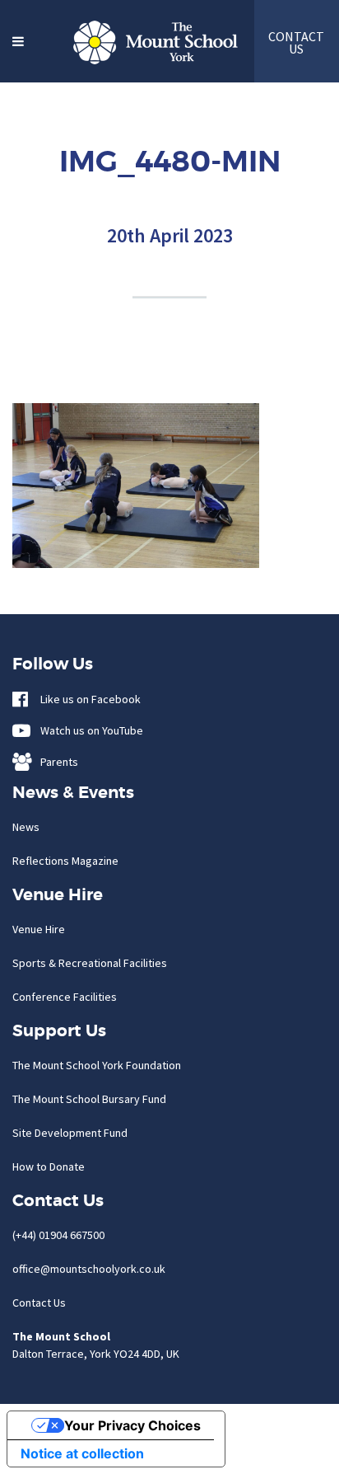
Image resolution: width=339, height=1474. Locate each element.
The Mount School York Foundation (96, 1065)
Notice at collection (82, 1453)
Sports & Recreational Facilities (89, 962)
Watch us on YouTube (88, 730)
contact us (296, 42)
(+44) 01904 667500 (58, 1235)
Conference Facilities (64, 996)
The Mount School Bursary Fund (89, 1098)
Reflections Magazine (65, 860)
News (25, 826)
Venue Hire (38, 929)
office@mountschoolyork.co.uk (88, 1268)
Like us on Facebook (87, 699)
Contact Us (39, 1302)
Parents (55, 761)
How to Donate (48, 1166)
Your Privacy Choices (132, 1425)
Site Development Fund (70, 1132)
